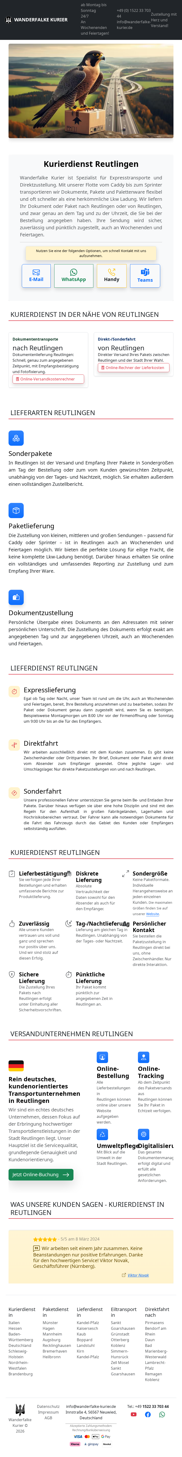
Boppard (84, 1339)
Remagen (153, 1374)
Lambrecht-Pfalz (155, 1365)
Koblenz (118, 1345)
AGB (48, 1417)
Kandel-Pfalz (88, 1322)
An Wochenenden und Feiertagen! (95, 27)
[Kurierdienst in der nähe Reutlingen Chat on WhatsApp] (162, 1414)
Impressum (48, 1412)
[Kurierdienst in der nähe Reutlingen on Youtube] (133, 1414)
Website (152, 914)
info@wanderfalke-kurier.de (134, 24)
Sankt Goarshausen (123, 1325)
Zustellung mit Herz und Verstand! (164, 20)
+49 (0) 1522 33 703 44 (134, 13)
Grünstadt (120, 1334)
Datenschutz (48, 1406)
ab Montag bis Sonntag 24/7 (94, 10)
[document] (91, 196)
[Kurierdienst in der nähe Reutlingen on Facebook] (148, 1414)
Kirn (80, 1351)
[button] (36, 276)
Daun (150, 1339)
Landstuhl (86, 1345)
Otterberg (120, 1339)
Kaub (81, 1334)
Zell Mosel (120, 1362)
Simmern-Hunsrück (119, 1354)
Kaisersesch (87, 1328)
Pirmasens (154, 1322)
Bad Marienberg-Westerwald (156, 1351)
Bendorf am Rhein (155, 1331)
